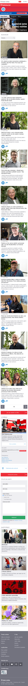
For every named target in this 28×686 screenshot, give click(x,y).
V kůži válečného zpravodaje (10, 595)
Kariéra (16, 643)
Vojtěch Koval (5, 459)
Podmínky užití (17, 682)
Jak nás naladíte (19, 637)
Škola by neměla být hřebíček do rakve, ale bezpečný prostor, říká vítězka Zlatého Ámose (13, 317)
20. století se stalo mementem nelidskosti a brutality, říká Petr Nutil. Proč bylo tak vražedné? (13, 62)
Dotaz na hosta (6, 501)
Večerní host (6, 497)
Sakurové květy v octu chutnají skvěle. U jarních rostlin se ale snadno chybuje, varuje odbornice (12, 134)
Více (20, 16)
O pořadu (4, 417)
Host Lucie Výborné (8, 495)
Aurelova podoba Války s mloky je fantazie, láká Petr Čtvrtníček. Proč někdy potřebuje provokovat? (13, 281)
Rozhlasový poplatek (20, 647)
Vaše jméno (5, 484)
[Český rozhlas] (5, 1)
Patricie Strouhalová (7, 460)
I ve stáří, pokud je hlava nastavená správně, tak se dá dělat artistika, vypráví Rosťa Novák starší (13, 99)
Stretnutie (4, 544)
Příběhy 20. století (7, 620)
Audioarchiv (4, 652)
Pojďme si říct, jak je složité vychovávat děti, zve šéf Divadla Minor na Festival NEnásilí (12, 244)
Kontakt (16, 645)
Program (13, 16)
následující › (25, 407)
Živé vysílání (4, 650)
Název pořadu (6, 493)
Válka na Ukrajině (5, 637)
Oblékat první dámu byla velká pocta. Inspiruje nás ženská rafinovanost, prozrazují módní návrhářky (11, 390)
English (23, 682)
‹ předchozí (2, 407)
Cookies (3, 682)
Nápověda (17, 639)
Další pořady (5, 527)
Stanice (3, 641)
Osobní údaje (9, 682)
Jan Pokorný (5, 457)
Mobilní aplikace (5, 656)
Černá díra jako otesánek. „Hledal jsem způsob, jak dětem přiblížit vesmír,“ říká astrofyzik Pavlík (12, 172)
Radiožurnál (23, 450)
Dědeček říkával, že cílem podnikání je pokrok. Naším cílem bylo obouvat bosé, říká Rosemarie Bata (14, 208)
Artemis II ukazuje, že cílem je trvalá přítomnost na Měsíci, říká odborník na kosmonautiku (12, 354)
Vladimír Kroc (5, 462)
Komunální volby (5, 639)
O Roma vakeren (6, 571)
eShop (2, 643)
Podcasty (3, 654)
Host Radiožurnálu (7, 434)
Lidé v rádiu (17, 641)
